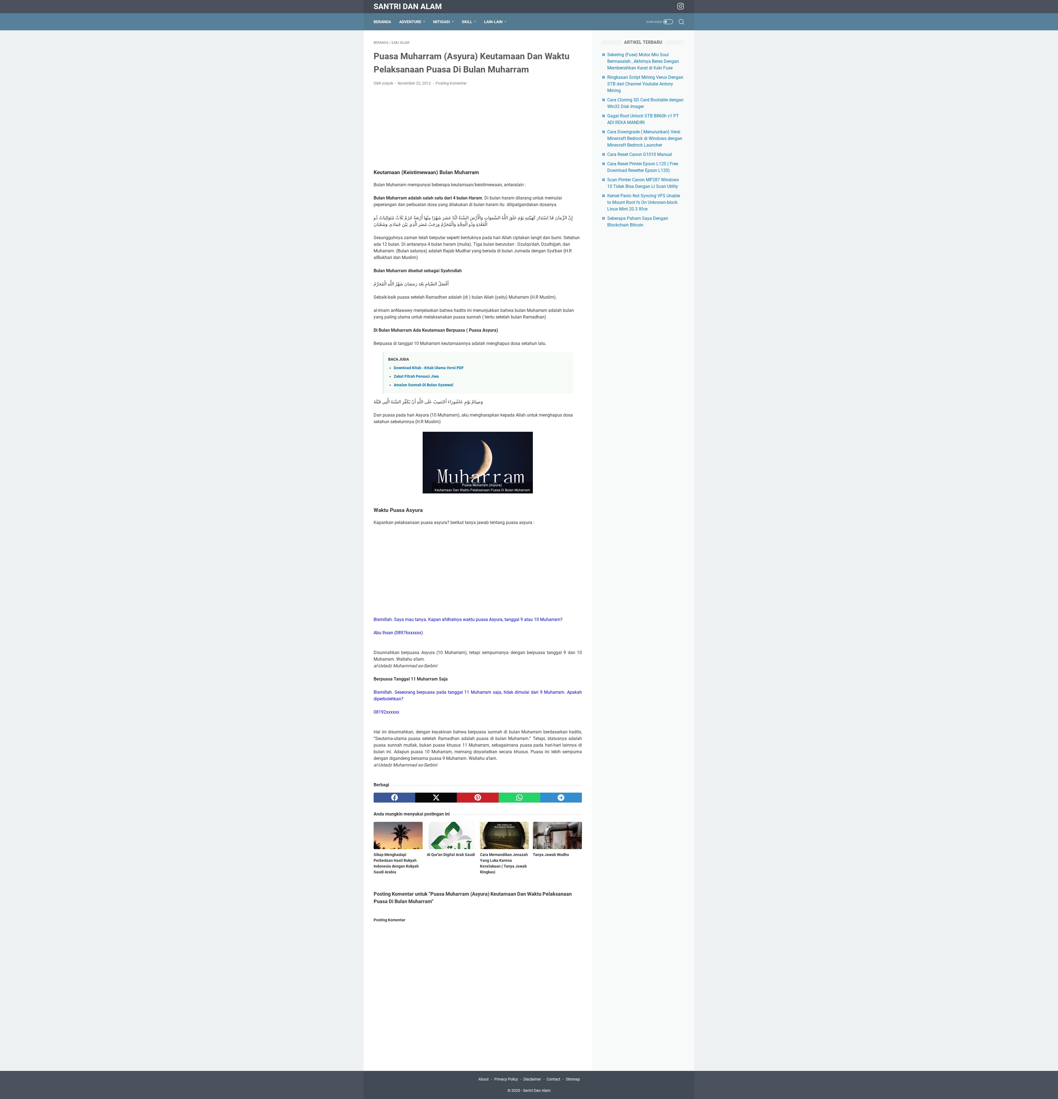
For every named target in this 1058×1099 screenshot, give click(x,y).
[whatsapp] (519, 798)
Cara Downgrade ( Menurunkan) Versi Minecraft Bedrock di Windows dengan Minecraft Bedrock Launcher (644, 138)
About (484, 1079)
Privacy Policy (506, 1079)
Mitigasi (441, 22)
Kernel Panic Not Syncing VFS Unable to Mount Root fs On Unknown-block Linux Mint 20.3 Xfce (643, 202)
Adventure (410, 22)
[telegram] (561, 798)
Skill (467, 22)
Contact (553, 1079)
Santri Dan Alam (408, 6)
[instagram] (680, 6)
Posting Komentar (451, 83)
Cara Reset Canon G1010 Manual (639, 154)
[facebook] (394, 798)
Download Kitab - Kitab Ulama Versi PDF (429, 368)
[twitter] (436, 798)
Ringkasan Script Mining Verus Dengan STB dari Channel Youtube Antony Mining (645, 84)
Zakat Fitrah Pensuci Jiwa (416, 376)
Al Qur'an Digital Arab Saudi (451, 854)
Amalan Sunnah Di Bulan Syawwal (423, 385)
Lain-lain (493, 22)
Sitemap (573, 1079)
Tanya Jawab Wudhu (551, 854)
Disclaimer (532, 1079)
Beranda (382, 22)
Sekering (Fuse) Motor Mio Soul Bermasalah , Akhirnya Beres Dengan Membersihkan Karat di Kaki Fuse (643, 61)
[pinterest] (477, 798)
